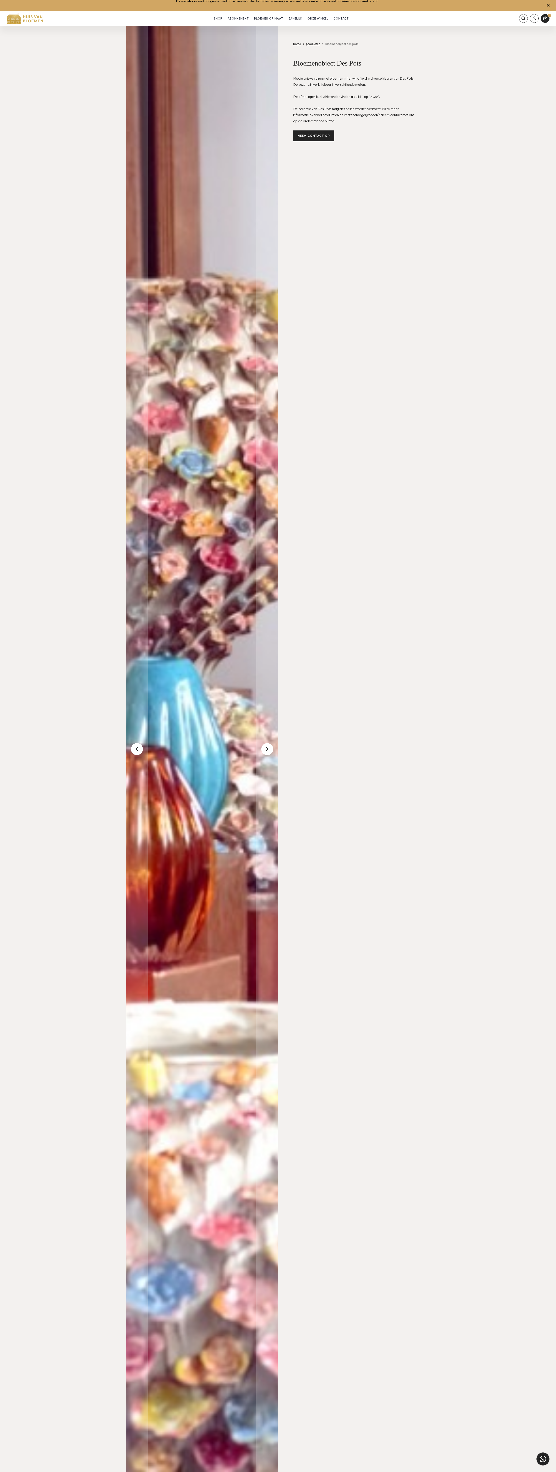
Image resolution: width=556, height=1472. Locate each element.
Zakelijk (295, 18)
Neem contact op (314, 136)
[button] (137, 749)
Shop (218, 18)
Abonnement (238, 18)
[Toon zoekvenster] (523, 18)
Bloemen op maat (268, 18)
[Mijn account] (534, 18)
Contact (341, 18)
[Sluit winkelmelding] (548, 5)
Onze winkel (318, 18)
